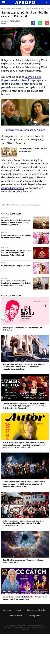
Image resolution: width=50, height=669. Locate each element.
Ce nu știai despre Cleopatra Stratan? (16, 265)
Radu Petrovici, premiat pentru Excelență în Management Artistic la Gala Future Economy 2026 (16, 283)
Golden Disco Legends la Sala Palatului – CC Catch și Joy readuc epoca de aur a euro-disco (25, 598)
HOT (13, 8)
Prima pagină (6, 8)
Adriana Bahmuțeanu (12, 187)
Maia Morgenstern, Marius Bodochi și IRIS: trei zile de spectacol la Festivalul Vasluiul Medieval (16, 252)
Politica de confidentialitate (37, 610)
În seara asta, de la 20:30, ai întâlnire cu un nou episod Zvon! (16, 236)
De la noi (25, 205)
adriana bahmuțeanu (13, 205)
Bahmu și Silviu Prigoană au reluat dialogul (21, 78)
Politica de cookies (15, 615)
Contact (19, 610)
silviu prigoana (35, 205)
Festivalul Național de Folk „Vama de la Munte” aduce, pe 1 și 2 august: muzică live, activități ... (15, 222)
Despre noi (7, 610)
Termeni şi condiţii (34, 615)
